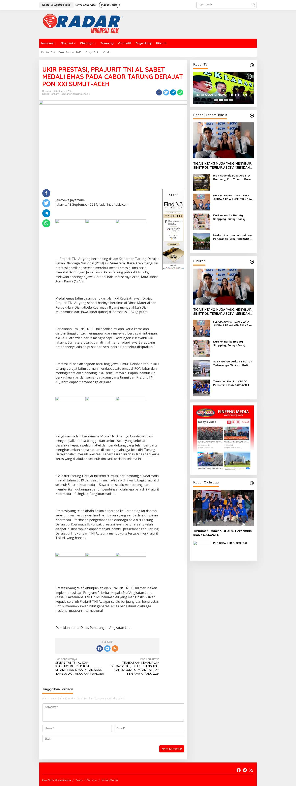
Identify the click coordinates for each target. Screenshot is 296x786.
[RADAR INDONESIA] (81, 24)
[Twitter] (107, 648)
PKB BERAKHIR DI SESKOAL (230, 543)
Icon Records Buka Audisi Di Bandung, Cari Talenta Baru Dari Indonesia (232, 177)
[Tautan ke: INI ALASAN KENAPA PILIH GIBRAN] (223, 88)
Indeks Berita (109, 780)
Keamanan (66, 93)
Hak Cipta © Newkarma (56, 780)
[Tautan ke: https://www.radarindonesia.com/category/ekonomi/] (251, 115)
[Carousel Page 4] (231, 100)
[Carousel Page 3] (226, 100)
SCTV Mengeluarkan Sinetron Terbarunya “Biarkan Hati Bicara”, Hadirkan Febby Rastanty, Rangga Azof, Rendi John (232, 363)
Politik (86, 93)
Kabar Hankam (50, 93)
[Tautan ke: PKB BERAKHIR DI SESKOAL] (201, 549)
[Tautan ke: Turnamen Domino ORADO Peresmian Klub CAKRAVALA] (201, 388)
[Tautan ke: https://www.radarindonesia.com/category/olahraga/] (251, 483)
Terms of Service (86, 780)
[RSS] (115, 648)
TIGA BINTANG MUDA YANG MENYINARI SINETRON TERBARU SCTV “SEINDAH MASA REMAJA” (222, 165)
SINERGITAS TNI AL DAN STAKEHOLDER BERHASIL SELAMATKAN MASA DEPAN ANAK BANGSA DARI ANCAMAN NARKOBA (79, 666)
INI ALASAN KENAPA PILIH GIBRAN (221, 95)
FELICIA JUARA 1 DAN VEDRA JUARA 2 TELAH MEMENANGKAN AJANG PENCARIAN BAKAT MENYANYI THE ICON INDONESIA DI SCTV (233, 197)
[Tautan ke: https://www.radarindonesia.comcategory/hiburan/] (251, 261)
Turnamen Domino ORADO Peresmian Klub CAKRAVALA (231, 383)
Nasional (77, 93)
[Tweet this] (166, 92)
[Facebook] (99, 648)
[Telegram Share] (173, 92)
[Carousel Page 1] (216, 100)
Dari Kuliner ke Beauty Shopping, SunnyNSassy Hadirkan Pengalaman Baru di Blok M (233, 217)
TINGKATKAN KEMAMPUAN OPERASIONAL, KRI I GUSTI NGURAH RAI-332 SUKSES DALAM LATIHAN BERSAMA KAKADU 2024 (135, 666)
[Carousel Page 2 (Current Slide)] (221, 100)
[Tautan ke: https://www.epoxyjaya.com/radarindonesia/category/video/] (251, 65)
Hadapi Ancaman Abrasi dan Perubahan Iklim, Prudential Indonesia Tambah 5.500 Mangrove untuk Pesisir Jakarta (232, 237)
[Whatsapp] (180, 92)
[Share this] (159, 92)
